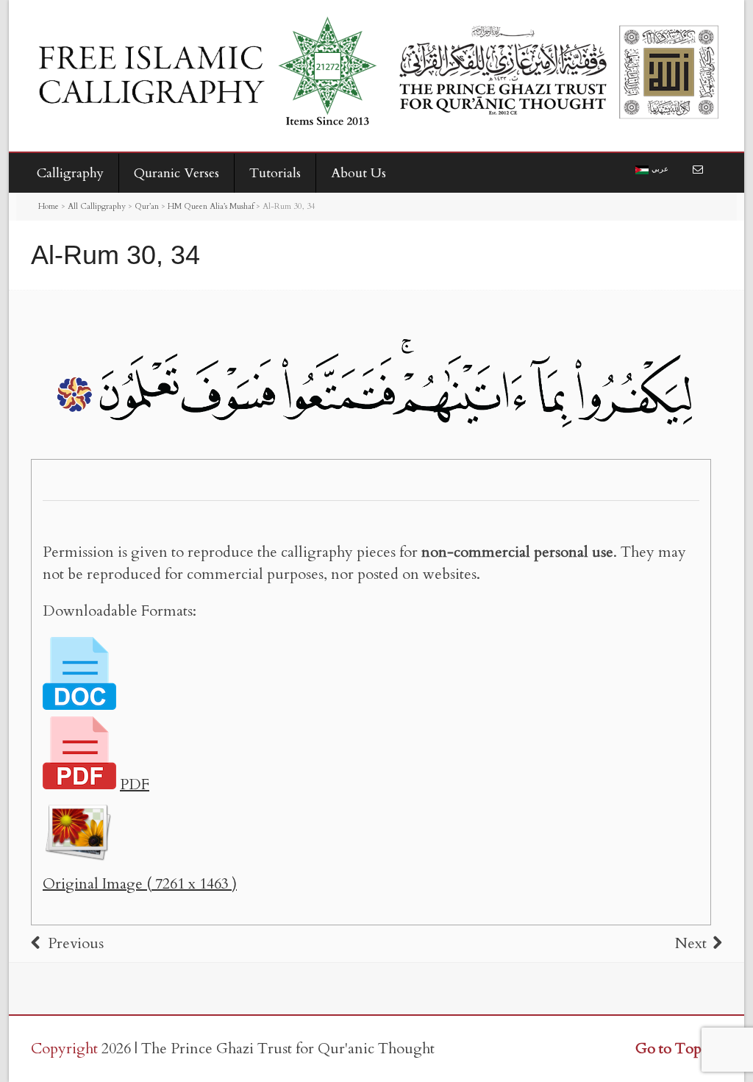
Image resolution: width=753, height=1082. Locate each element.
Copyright (64, 1048)
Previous (76, 943)
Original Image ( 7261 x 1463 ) (140, 884)
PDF (134, 784)
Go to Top (668, 1048)
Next (691, 943)
